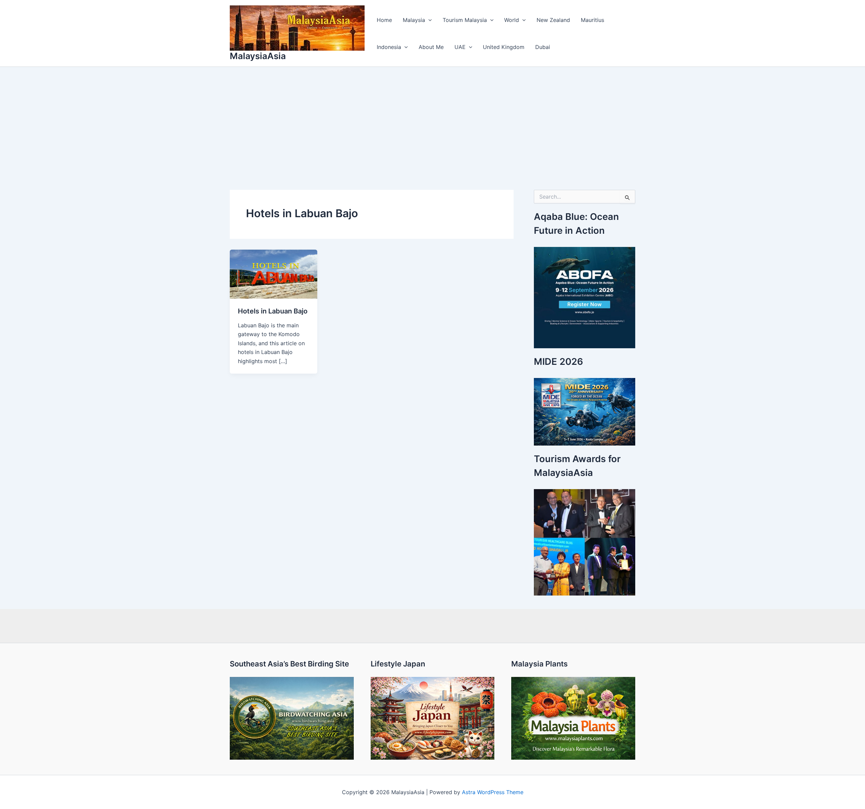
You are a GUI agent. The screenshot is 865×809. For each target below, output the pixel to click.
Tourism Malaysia (465, 20)
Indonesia (389, 47)
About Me (431, 47)
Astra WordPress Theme (492, 792)
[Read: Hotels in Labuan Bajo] (273, 273)
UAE (460, 47)
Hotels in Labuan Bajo (272, 311)
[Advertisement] (432, 117)
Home (384, 20)
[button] (428, 19)
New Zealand (553, 20)
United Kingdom (503, 47)
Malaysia (414, 20)
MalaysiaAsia (258, 56)
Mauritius (592, 20)
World (511, 20)
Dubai (542, 47)
